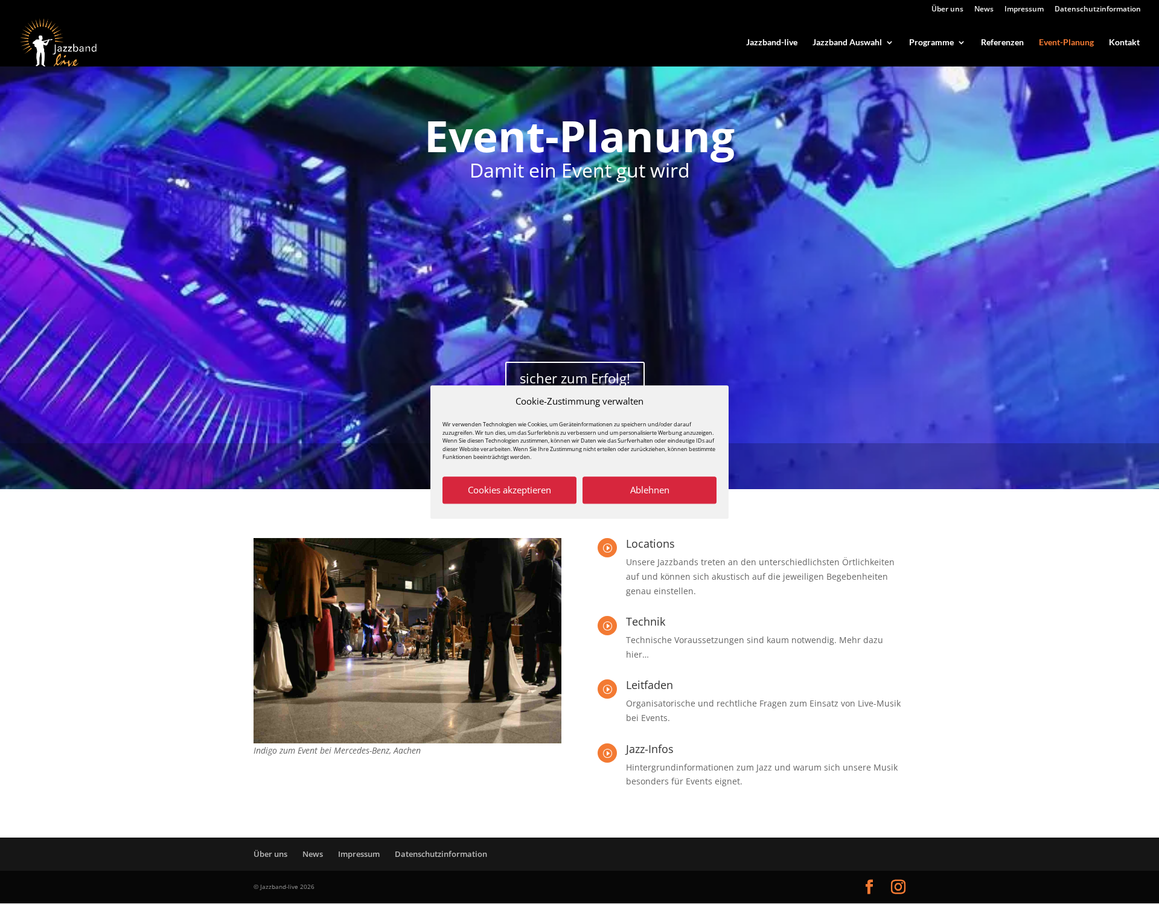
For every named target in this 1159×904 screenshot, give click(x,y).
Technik (645, 621)
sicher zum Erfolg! (575, 378)
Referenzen (1002, 42)
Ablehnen (649, 490)
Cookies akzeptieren (509, 490)
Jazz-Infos (650, 749)
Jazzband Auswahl (847, 42)
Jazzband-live (771, 42)
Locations (650, 543)
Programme (931, 42)
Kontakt (1124, 42)
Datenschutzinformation (1098, 9)
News (984, 9)
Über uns (947, 9)
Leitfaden (649, 685)
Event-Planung (1066, 42)
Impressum (1024, 9)
